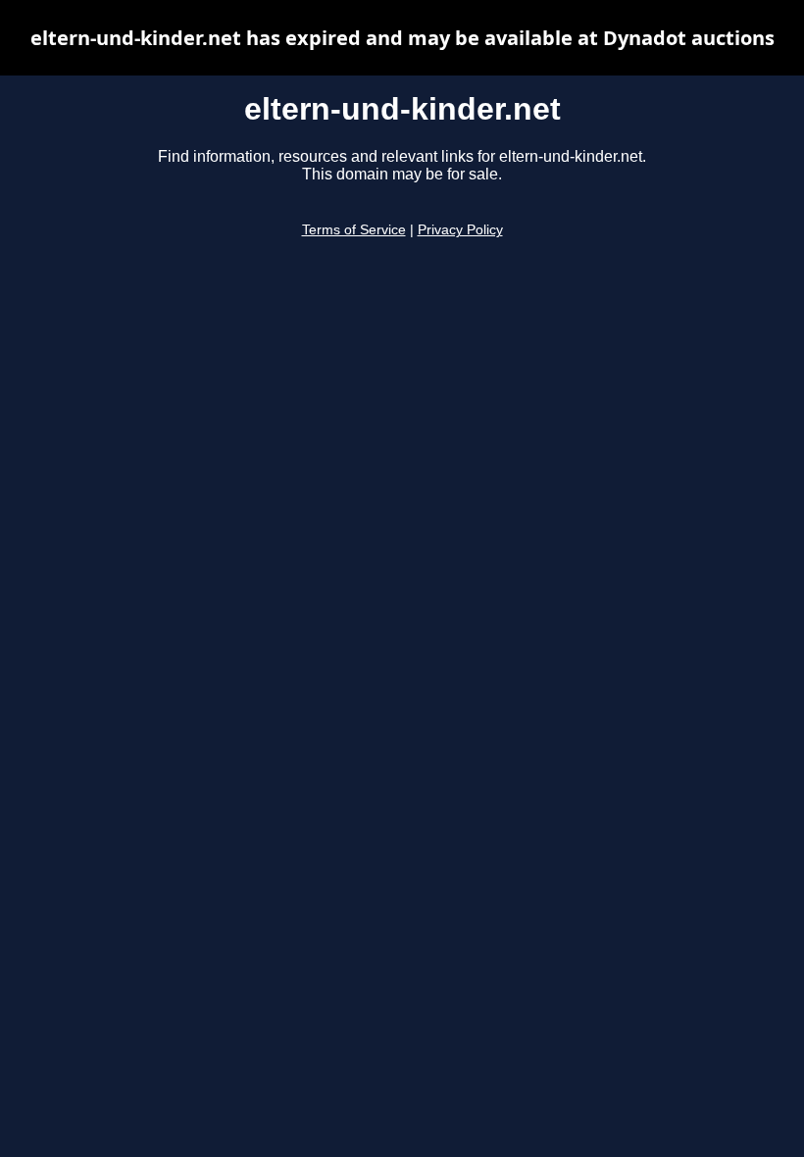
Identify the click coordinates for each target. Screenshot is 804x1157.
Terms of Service (354, 230)
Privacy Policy (460, 230)
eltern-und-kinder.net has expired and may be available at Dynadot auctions (402, 38)
